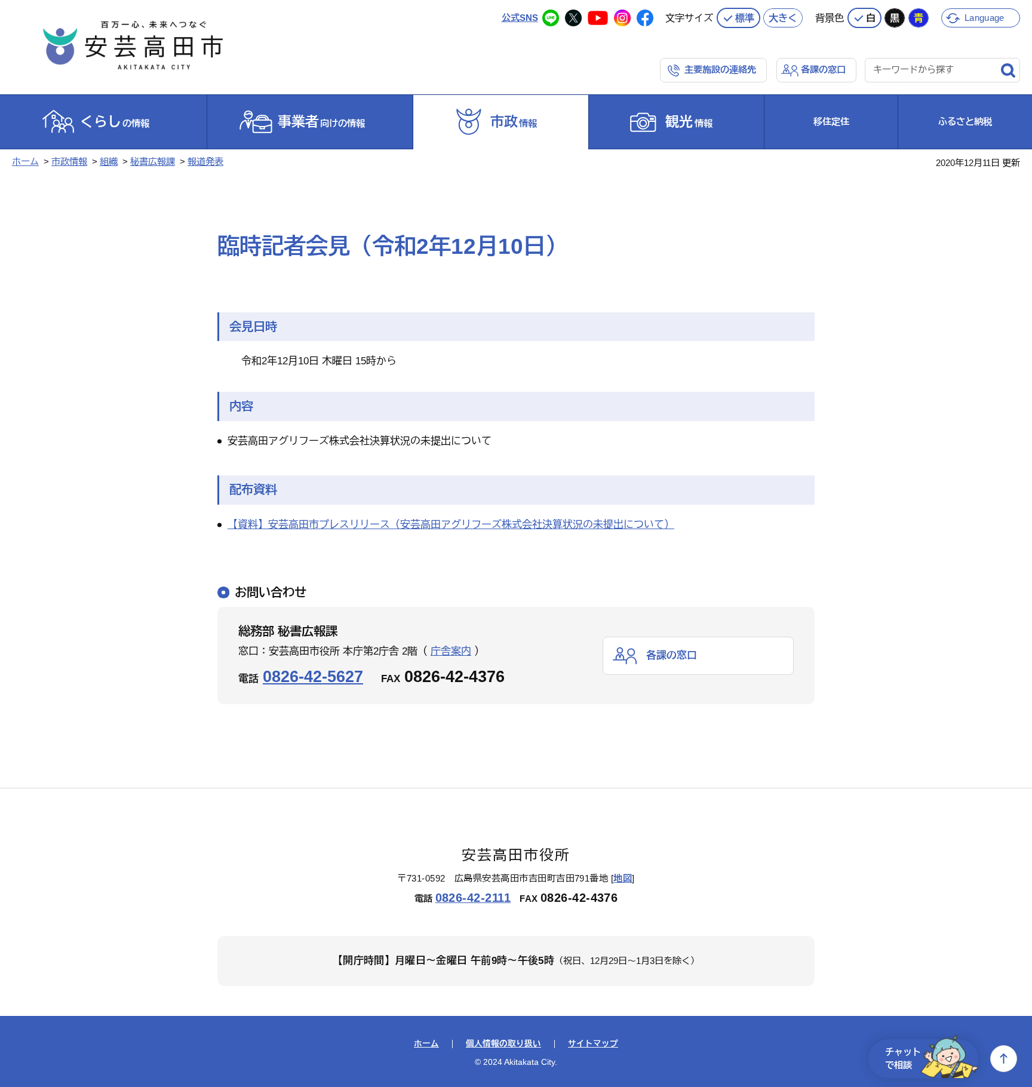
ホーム (25, 161)
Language (984, 18)
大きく (783, 18)
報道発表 (205, 161)
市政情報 (69, 161)
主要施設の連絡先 (720, 70)
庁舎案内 (451, 651)
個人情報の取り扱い (503, 1044)
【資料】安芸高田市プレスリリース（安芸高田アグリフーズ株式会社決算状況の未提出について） (451, 524)
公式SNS (520, 18)
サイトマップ (593, 1044)
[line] (550, 18)
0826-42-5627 (313, 676)
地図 (622, 878)
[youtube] (598, 18)
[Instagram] (622, 18)
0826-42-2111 (473, 897)
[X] (573, 18)
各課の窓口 (823, 70)
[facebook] (645, 18)
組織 (109, 161)
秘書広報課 (152, 161)
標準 (744, 18)
